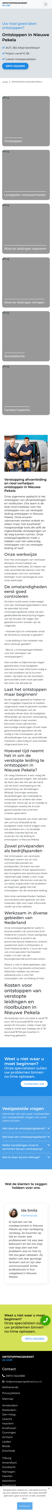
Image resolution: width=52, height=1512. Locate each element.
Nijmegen (8, 1471)
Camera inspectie (17, 410)
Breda (6, 1446)
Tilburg (6, 1458)
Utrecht (7, 1419)
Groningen (9, 1432)
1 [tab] (21, 1293)
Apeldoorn (9, 1480)
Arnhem (7, 1437)
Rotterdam (9, 1410)
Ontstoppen (13, 141)
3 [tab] (30, 1293)
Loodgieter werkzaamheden (25, 195)
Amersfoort (9, 1462)
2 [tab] (26, 1293)
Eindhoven (9, 1428)
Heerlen (7, 1476)
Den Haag (8, 1414)
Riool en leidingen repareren (25, 248)
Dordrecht (8, 1467)
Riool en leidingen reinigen (24, 302)
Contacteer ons (34, 1083)
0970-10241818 (15, 66)
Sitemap (7, 1398)
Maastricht (9, 1485)
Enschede (8, 1450)
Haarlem (8, 1423)
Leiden (6, 1441)
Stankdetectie (14, 356)
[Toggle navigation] (46, 4)
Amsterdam (10, 1405)
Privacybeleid (11, 1393)
